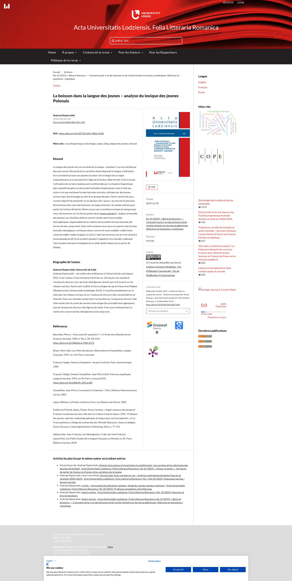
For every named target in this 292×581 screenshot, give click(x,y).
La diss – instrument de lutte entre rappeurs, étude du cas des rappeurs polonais (123, 485)
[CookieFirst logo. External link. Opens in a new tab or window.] (47, 564)
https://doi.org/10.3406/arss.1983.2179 (73, 342)
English (202, 82)
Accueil (56, 72)
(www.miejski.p (108, 213)
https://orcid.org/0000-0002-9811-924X (69, 122)
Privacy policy (154, 561)
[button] (51, 561)
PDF (153, 187)
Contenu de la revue (96, 52)
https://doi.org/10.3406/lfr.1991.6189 (72, 382)
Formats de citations (158, 311)
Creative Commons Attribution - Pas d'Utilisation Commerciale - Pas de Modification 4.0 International (163, 271)
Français (202, 87)
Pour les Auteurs (129, 52)
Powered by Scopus (217, 317)
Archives (68, 72)
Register (228, 2)
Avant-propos (89, 492)
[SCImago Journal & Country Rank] (217, 289)
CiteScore (221, 305)
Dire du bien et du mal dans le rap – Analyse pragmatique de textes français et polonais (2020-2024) (216, 215)
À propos (68, 52)
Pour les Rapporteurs (163, 52)
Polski (201, 92)
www (110, 546)
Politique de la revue (65, 60)
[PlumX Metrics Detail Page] (153, 352)
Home (52, 52)
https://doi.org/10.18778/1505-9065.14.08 (81, 133)
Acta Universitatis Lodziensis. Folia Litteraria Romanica (146, 27)
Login (240, 2)
